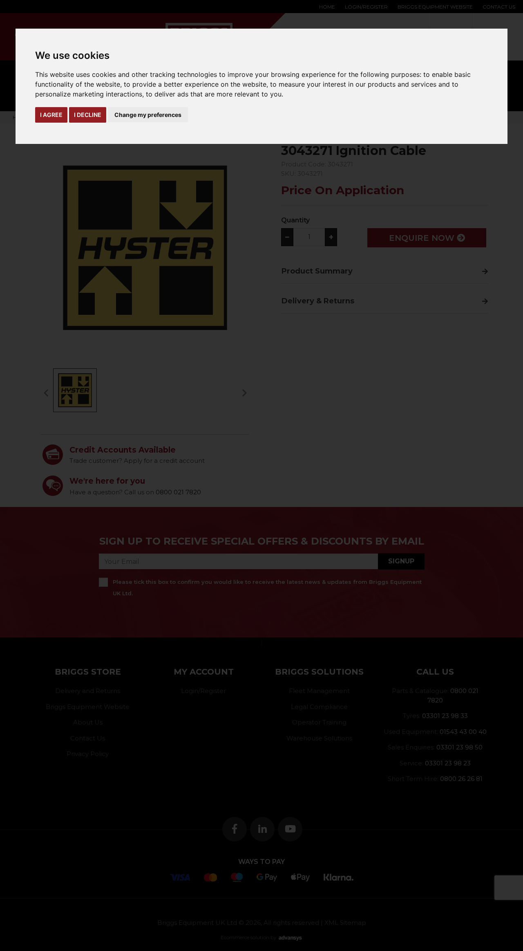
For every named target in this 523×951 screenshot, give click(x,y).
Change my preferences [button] (147, 114)
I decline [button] (87, 114)
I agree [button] (51, 114)
